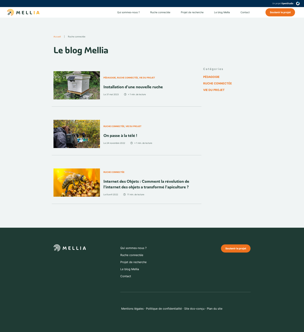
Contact (245, 12)
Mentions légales (132, 308)
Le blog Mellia (222, 12)
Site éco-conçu (194, 308)
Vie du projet (147, 77)
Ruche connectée (160, 12)
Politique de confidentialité (164, 308)
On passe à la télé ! (120, 135)
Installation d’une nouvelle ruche (133, 87)
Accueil (57, 36)
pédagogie (109, 77)
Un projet (282, 3)
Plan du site (214, 308)
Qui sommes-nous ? (128, 12)
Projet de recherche (192, 12)
